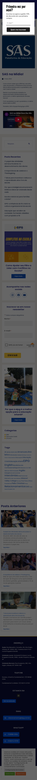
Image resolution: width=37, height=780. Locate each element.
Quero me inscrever (18, 30)
